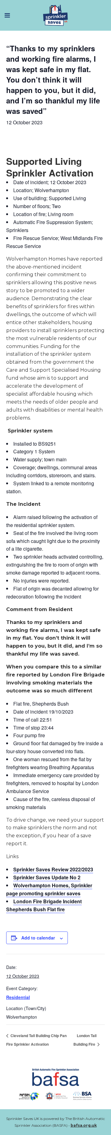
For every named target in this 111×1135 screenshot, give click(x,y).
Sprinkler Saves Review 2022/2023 (53, 869)
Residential (18, 997)
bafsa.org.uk (84, 1125)
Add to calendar (38, 938)
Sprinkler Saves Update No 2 (46, 877)
